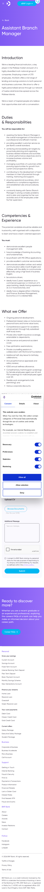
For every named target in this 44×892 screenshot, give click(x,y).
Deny (22, 493)
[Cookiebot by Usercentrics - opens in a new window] (31, 397)
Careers (5, 815)
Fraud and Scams (8, 802)
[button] (27, 3)
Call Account (6, 757)
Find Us (4, 778)
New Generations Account (12, 684)
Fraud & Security (8, 774)
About (4, 812)
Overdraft (5, 700)
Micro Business (7, 754)
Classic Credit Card (9, 717)
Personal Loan (7, 697)
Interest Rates (7, 795)
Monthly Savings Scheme (11, 680)
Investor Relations (8, 825)
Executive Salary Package (11, 734)
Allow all (22, 477)
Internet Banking (8, 771)
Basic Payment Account (11, 677)
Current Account (8, 660)
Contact (5, 829)
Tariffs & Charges (8, 861)
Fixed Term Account (9, 667)
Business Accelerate (9, 750)
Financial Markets (8, 788)
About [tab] (36, 404)
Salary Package (7, 730)
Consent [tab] (7, 404)
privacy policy (28, 565)
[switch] (38, 452)
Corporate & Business (10, 747)
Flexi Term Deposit (8, 674)
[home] (8, 3)
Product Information (9, 785)
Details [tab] (22, 404)
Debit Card (6, 714)
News (4, 822)
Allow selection (22, 485)
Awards (4, 819)
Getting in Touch (8, 767)
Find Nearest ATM (8, 798)
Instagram (5, 844)
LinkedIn (5, 848)
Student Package (8, 737)
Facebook (5, 841)
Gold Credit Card (8, 720)
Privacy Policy (7, 865)
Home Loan (6, 694)
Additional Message (12, 521)
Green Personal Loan (9, 704)
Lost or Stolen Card (9, 791)
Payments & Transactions (11, 781)
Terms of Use (6, 870)
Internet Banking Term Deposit (13, 670)
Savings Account (8, 663)
